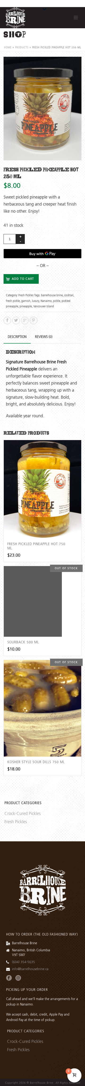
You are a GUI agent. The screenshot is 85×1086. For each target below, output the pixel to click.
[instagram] (18, 978)
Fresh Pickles (26, 295)
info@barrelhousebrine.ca (30, 969)
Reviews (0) (43, 337)
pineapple (26, 306)
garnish (25, 301)
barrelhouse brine (52, 295)
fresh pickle (13, 301)
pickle (56, 301)
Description (17, 337)
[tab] (17, 337)
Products (22, 47)
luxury (35, 301)
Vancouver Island (43, 306)
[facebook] (9, 978)
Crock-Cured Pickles (22, 814)
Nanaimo (46, 301)
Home (8, 47)
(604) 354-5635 (23, 962)
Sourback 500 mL (23, 642)
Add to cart (23, 278)
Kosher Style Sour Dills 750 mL (36, 762)
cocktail (68, 295)
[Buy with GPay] (42, 253)
